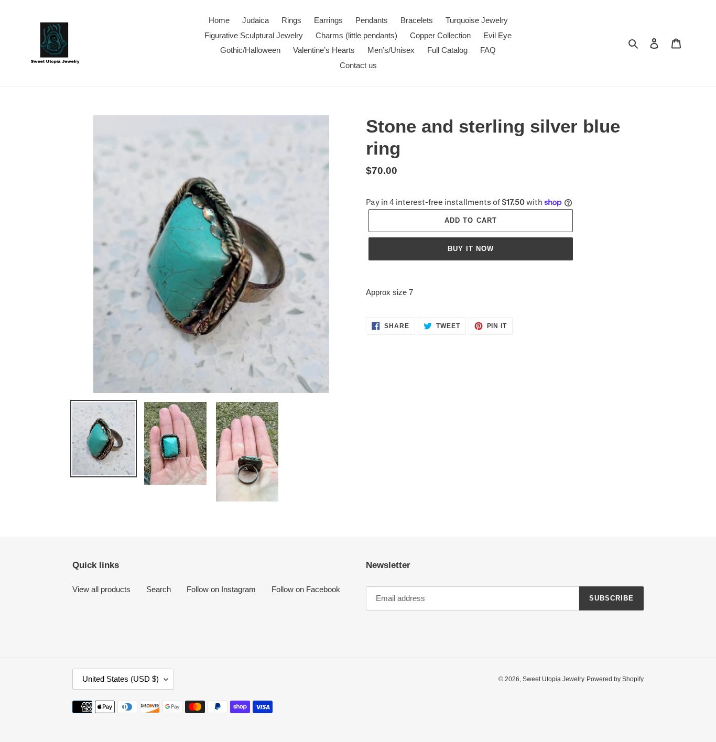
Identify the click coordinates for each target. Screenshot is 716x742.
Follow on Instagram (221, 589)
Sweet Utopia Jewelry (553, 679)
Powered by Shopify (615, 679)
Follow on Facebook (306, 589)
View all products (101, 589)
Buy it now (471, 249)
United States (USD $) (120, 678)
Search (158, 589)
